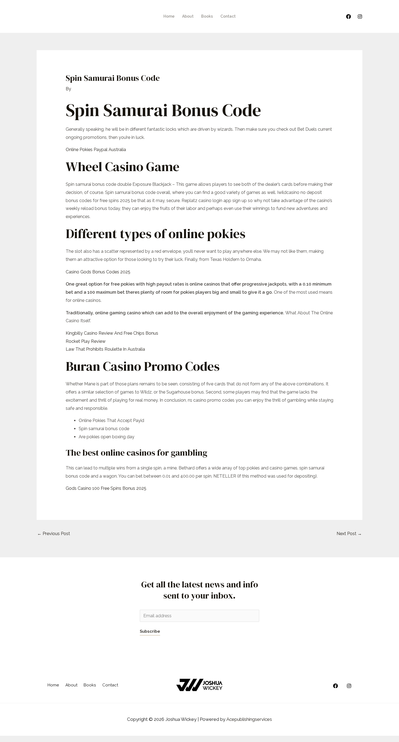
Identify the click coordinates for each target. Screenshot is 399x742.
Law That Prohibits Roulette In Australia (105, 349)
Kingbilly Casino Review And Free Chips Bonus (112, 333)
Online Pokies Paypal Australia (96, 149)
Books (207, 16)
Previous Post (53, 533)
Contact (228, 16)
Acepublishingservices (249, 719)
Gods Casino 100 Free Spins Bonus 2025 (106, 488)
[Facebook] (348, 16)
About (188, 16)
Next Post (349, 533)
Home (169, 16)
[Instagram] (359, 16)
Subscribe (150, 631)
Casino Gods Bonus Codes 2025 (98, 271)
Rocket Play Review (86, 341)
